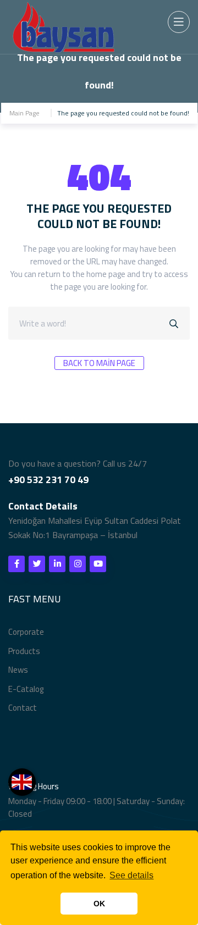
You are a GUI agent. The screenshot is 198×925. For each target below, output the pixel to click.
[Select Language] (22, 782)
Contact (22, 707)
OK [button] (99, 903)
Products (24, 651)
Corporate (26, 631)
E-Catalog (25, 689)
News (18, 669)
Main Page (24, 113)
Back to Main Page (99, 363)
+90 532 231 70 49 (48, 479)
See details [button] (131, 875)
